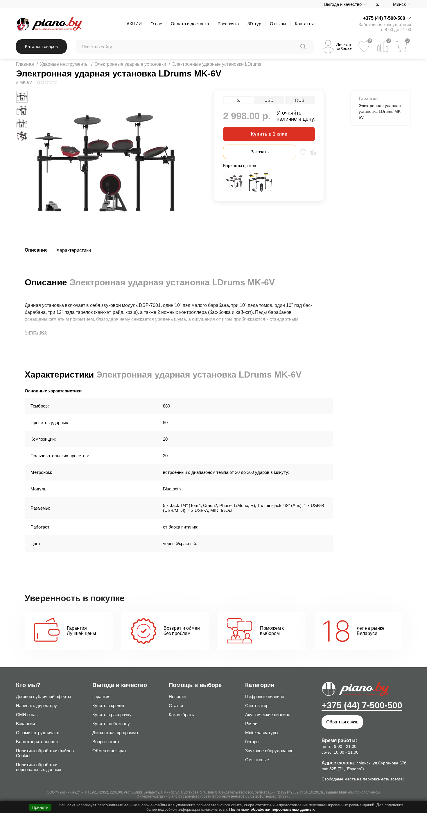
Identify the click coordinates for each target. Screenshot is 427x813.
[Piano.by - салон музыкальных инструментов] (49, 24)
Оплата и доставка (190, 23)
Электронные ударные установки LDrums (216, 64)
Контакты (304, 23)
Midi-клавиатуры (261, 732)
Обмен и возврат (109, 750)
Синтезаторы (258, 705)
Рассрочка (228, 23)
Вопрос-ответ (105, 741)
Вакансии (25, 723)
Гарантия (101, 696)
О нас (156, 23)
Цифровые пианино (264, 696)
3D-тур (254, 23)
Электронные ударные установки (130, 64)
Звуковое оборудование (269, 750)
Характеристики (73, 250)
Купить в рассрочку (112, 714)
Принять (40, 807)
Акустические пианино (267, 714)
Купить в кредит (108, 705)
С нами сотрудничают (38, 732)
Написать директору (36, 705)
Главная (25, 64)
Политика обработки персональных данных (38, 767)
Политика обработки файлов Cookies (45, 753)
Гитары (252, 741)
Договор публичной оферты (43, 696)
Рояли (251, 723)
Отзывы (278, 23)
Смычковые (257, 759)
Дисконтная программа (115, 732)
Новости (177, 696)
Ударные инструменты (64, 64)
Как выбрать (181, 714)
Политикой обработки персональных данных (272, 809)
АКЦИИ (134, 23)
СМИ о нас (27, 714)
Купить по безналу (111, 723)
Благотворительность (38, 741)
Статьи (176, 705)
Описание (36, 250)
